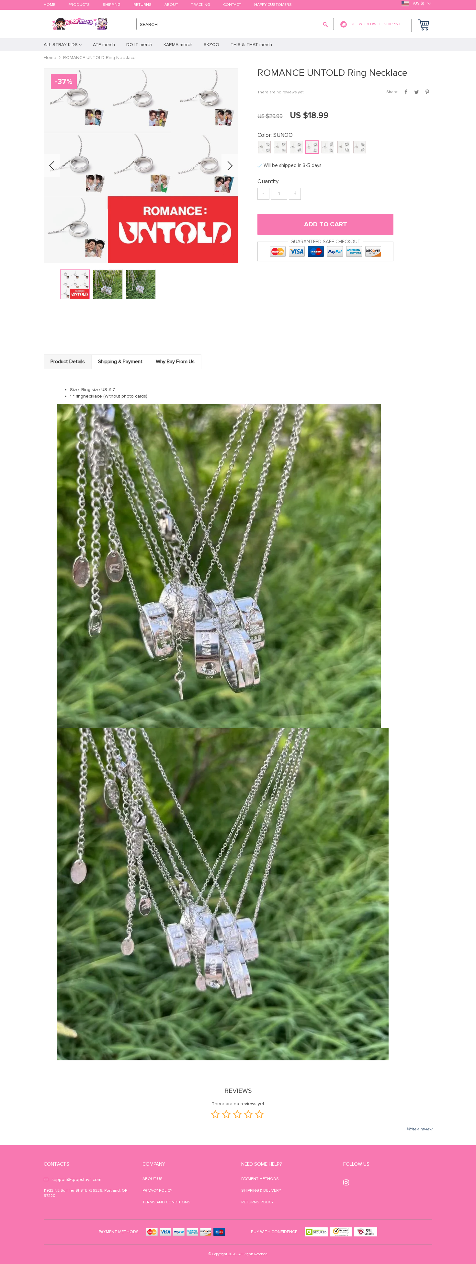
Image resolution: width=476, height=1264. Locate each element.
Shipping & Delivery (261, 1190)
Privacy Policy (157, 1190)
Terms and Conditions (166, 1202)
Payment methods (260, 1178)
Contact (232, 5)
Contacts (56, 1164)
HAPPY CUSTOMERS (273, 5)
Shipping (111, 5)
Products (79, 5)
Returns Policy (257, 1202)
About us (152, 1178)
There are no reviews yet (280, 92)
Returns (142, 5)
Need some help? (261, 1164)
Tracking (200, 5)
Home (49, 5)
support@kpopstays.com (76, 1179)
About (171, 5)
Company (153, 1164)
